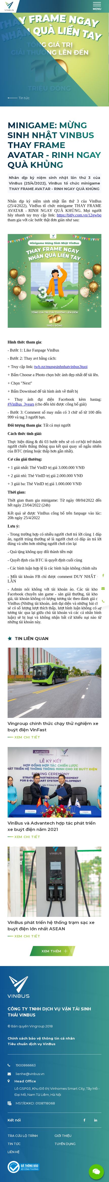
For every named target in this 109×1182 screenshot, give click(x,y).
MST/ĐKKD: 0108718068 (35, 1103)
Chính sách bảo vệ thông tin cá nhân (41, 1038)
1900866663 (26, 1065)
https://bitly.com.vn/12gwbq (79, 215)
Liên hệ (14, 1152)
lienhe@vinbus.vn (30, 1074)
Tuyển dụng (65, 1144)
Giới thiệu (63, 1136)
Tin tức (24, 98)
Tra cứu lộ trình (23, 1136)
